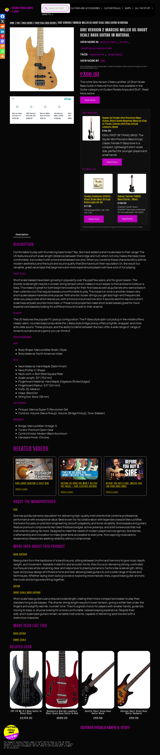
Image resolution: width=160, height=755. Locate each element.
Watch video (21, 488)
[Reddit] (2, 26)
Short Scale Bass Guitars (45, 22)
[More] (2, 56)
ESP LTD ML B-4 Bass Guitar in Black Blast (26, 712)
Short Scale (115, 54)
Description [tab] (22, 234)
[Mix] (2, 46)
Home (12, 22)
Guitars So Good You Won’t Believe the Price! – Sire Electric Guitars (79, 485)
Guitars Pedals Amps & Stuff (105, 727)
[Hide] (1, 61)
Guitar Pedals (112, 8)
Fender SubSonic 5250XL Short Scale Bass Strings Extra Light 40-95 (97, 199)
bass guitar (97, 54)
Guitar (124, 42)
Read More (90, 99)
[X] (2, 21)
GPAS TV (46, 14)
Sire (18, 22)
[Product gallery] (42, 59)
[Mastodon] (2, 41)
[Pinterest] (2, 36)
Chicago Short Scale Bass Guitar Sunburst (133, 712)
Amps (128, 8)
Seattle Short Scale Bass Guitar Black (98, 712)
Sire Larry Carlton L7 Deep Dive (32, 483)
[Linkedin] (2, 31)
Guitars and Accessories (85, 8)
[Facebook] (2, 16)
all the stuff (142, 8)
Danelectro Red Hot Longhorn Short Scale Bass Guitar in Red (62, 712)
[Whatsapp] (2, 51)
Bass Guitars (27, 22)
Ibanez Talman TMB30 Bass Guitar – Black (129, 198)
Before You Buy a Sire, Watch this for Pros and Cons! (124, 485)
